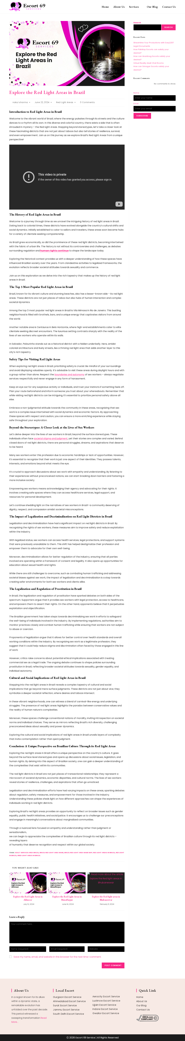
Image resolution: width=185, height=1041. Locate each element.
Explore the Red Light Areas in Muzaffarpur (67, 898)
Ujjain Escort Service (104, 1005)
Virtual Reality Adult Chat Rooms (148, 63)
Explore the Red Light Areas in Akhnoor (27, 898)
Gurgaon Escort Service (67, 997)
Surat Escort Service (65, 1005)
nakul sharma (20, 102)
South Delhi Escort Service (68, 1014)
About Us (141, 1001)
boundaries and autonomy (69, 374)
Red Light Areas (64, 102)
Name (136, 92)
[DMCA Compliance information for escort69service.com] (155, 1018)
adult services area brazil (27, 852)
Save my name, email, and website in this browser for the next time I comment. (57, 956)
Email (135, 103)
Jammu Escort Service (66, 1009)
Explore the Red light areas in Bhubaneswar (106, 898)
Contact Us (143, 1009)
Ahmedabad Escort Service (69, 1001)
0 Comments (87, 102)
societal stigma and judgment (50, 438)
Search (137, 22)
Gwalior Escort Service (105, 1013)
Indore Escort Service (105, 1009)
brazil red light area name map (78, 852)
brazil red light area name (51, 852)
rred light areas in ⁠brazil (28, 855)
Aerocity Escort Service (106, 996)
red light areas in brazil (104, 852)
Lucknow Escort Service (106, 1000)
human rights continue (54, 250)
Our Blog (141, 1005)
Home (139, 997)
